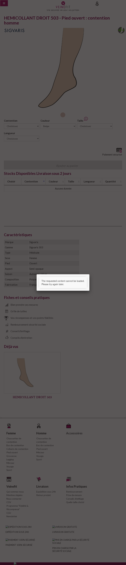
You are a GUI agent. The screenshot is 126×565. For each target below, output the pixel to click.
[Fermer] (89, 274)
